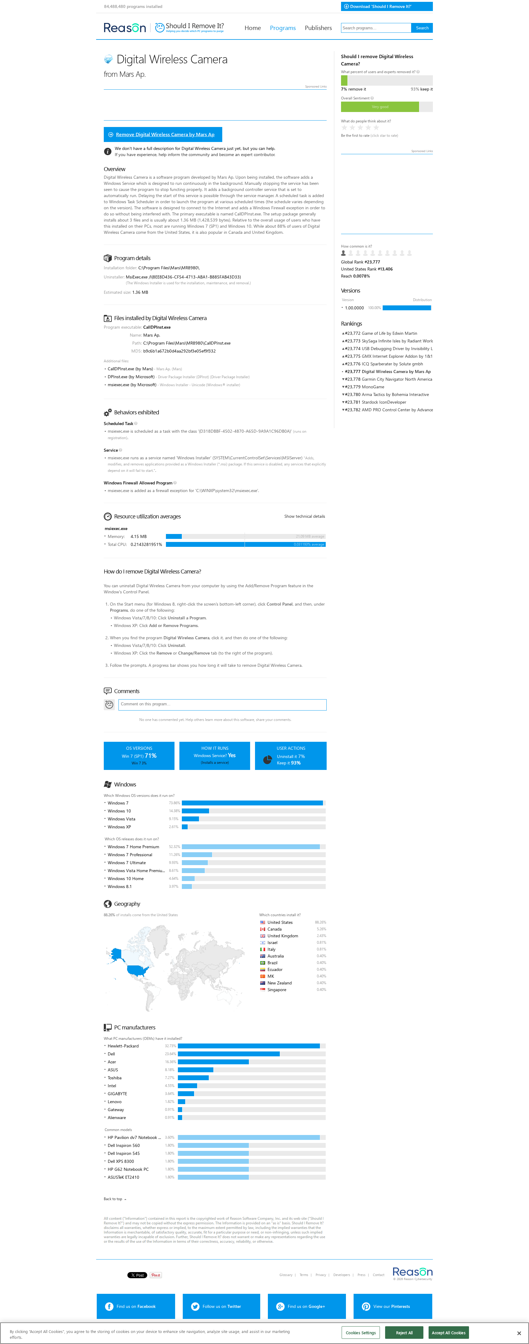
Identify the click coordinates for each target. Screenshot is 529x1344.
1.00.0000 (354, 308)
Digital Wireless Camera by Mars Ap (396, 371)
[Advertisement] (387, 194)
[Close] (519, 1333)
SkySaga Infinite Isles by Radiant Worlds (399, 341)
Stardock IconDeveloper (384, 402)
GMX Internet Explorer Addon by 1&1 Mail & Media (411, 356)
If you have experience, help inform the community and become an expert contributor (195, 154)
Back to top (113, 1199)
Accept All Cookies (448, 1332)
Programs (283, 27)
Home (253, 27)
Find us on (136, 1306)
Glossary (286, 1275)
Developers (341, 1275)
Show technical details (304, 516)
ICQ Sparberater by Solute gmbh (392, 364)
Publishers (318, 27)
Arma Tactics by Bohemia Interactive (395, 394)
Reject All (404, 1332)
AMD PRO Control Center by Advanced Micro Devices (412, 410)
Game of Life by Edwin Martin (389, 333)
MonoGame (373, 387)
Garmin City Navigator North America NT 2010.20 (409, 379)
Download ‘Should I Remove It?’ (381, 6)
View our (391, 1306)
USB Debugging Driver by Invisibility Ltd (399, 348)
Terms (304, 1275)
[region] (264, 1333)
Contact (379, 1275)
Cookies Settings (361, 1332)
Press (362, 1275)
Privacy (321, 1275)
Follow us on (222, 1306)
